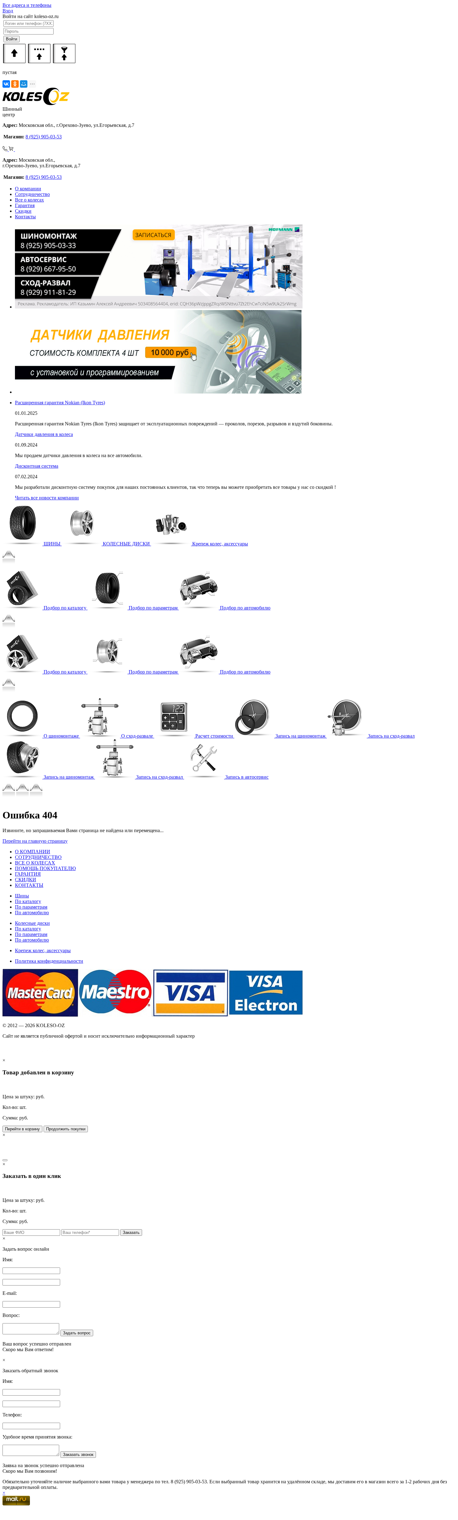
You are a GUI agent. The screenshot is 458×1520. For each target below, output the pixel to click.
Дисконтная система (36, 466)
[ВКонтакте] (6, 84)
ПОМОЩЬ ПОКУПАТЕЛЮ (45, 868)
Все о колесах (29, 199)
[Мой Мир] (23, 84)
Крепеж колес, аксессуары (43, 950)
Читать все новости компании (47, 497)
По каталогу (28, 901)
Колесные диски (32, 923)
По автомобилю (32, 912)
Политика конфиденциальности (49, 961)
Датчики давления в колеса (44, 434)
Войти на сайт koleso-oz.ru (30, 16)
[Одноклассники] (15, 84)
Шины (22, 895)
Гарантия (25, 205)
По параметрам (31, 907)
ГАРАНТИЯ (28, 874)
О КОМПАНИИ (32, 851)
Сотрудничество (32, 194)
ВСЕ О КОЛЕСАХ (35, 862)
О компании (28, 188)
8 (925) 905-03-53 (44, 136)
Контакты (25, 216)
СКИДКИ (25, 879)
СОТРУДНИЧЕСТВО (38, 857)
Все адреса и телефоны (26, 5)
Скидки (23, 211)
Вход (7, 10)
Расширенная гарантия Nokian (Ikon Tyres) (60, 402)
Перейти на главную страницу (35, 841)
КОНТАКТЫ (29, 885)
